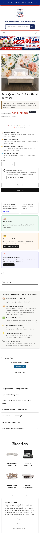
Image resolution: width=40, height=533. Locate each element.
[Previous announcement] (3, 2)
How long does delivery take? (11, 422)
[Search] (32, 27)
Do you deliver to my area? (10, 395)
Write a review (20, 366)
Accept (19, 519)
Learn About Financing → (11, 246)
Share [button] (5, 273)
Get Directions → (9, 265)
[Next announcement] (37, 2)
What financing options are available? (14, 409)
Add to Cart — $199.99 (16, 177)
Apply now (6, 211)
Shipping (3, 116)
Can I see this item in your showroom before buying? (16, 402)
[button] (4, 33)
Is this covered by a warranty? (11, 416)
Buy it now (20, 190)
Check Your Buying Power (12, 48)
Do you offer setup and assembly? (12, 429)
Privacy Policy (29, 514)
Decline (19, 524)
